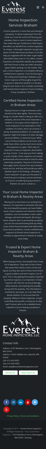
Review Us (10, 372)
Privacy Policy (13, 416)
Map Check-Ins (28, 372)
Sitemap (28, 437)
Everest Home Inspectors (30, 428)
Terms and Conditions (30, 416)
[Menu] (38, 7)
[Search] (43, 7)
